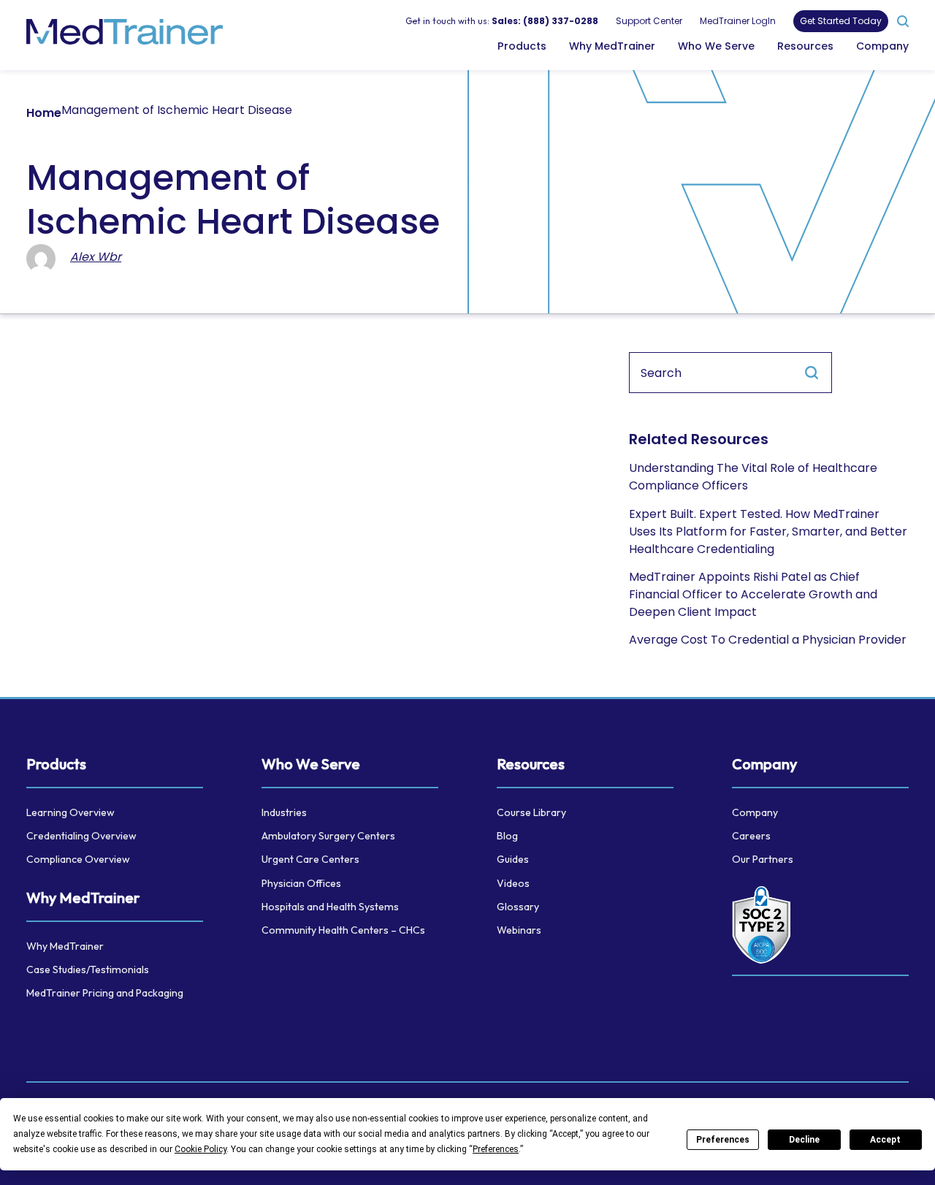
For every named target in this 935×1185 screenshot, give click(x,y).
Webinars (519, 930)
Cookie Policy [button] (200, 1149)
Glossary (518, 906)
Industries (284, 812)
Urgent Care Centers (310, 859)
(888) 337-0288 (560, 20)
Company (882, 45)
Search (811, 372)
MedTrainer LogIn (738, 20)
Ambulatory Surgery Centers (328, 835)
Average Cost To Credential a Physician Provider (768, 639)
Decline (804, 1140)
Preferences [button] (496, 1149)
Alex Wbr (95, 256)
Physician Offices (301, 883)
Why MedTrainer (612, 45)
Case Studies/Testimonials (87, 969)
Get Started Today (841, 21)
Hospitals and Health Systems (330, 906)
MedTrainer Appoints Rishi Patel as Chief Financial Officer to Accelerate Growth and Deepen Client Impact (753, 594)
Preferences (722, 1140)
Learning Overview (70, 812)
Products (521, 45)
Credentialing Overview (81, 835)
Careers (751, 835)
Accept (885, 1140)
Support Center (649, 20)
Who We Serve (716, 45)
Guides (513, 859)
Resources (805, 45)
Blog (507, 835)
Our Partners (762, 859)
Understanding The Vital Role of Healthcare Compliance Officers (753, 477)
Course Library (531, 812)
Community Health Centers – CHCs (343, 930)
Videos (513, 883)
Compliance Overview (78, 859)
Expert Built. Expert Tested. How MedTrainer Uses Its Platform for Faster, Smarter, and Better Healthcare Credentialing (768, 531)
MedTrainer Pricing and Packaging (104, 992)
